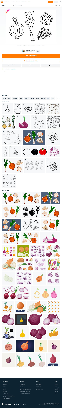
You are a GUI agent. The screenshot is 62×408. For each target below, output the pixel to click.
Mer (29, 2)
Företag (4, 389)
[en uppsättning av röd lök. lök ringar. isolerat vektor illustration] (24, 278)
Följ (37, 51)
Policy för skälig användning (53, 404)
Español (55, 386)
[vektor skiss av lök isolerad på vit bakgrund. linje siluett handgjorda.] (5, 151)
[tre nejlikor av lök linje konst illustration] (53, 137)
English (55, 384)
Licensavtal (22, 384)
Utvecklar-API (5, 393)
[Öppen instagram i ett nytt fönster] (16, 404)
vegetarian (15, 98)
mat (48, 98)
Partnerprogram (23, 387)
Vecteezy (4, 386)
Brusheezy (5, 384)
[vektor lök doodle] (39, 278)
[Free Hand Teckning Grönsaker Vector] (34, 165)
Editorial (23, 2)
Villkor (39, 404)
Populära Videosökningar (25, 393)
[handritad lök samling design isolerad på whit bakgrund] (54, 151)
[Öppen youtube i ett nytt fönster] (25, 404)
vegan (21, 98)
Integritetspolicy (44, 404)
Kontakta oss (38, 386)
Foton (12, 2)
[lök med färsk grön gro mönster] (54, 307)
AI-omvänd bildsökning (7, 395)
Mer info (4, 71)
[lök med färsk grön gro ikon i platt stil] (21, 319)
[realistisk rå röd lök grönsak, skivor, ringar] (16, 292)
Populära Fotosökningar (25, 391)
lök (9, 98)
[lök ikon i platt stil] (22, 332)
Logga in (54, 1)
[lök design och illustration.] (50, 238)
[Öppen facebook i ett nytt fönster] (14, 404)
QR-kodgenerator (6, 398)
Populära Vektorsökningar (25, 389)
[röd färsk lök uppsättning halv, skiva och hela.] (9, 251)
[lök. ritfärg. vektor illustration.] (8, 122)
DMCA (21, 386)
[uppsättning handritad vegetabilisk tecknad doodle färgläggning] (53, 108)
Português (56, 387)
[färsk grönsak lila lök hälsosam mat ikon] (23, 122)
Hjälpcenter (38, 384)
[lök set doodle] (53, 264)
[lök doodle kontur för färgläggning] (17, 108)
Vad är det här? (13, 69)
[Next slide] (57, 98)
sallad (53, 98)
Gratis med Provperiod (30, 56)
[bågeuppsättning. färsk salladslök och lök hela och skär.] (34, 137)
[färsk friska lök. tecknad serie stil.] (41, 346)
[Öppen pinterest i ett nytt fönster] (19, 404)
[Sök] (55, 5)
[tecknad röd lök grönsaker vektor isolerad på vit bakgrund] (53, 360)
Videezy (4, 387)
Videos (17, 2)
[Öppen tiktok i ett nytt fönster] (21, 404)
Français (56, 391)
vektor (4, 98)
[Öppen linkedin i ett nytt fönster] (18, 404)
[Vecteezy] (2, 2)
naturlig (32, 98)
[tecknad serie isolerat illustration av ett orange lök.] (25, 346)
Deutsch (56, 389)
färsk (37, 98)
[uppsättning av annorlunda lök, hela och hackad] (23, 251)
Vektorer (6, 2)
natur (26, 98)
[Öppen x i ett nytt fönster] (23, 404)
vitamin (43, 98)
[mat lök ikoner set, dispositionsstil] (9, 181)
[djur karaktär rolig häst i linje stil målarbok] (38, 122)
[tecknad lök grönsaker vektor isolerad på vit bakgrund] (20, 307)
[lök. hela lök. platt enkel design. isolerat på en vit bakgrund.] (53, 332)
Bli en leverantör (39, 389)
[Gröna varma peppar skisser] (12, 137)
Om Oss (37, 387)
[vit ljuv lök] (8, 278)
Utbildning (5, 391)
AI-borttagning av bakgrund (8, 396)
